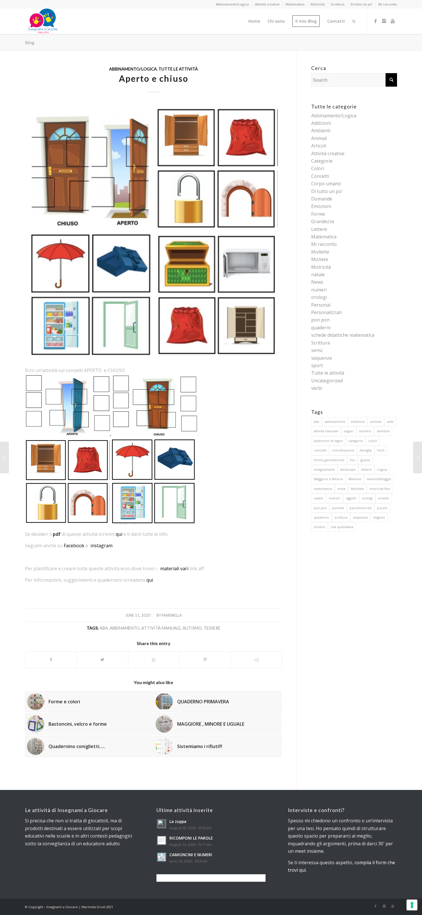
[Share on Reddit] (256, 660)
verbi (316, 388)
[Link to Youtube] (392, 21)
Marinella (172, 615)
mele (342, 488)
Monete (319, 259)
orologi (319, 297)
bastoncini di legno (328, 441)
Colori (317, 168)
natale (318, 274)
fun (352, 460)
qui (119, 534)
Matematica (295, 4)
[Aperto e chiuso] (153, 231)
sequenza (360, 517)
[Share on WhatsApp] (153, 660)
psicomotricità (360, 508)
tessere (212, 628)
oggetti (351, 498)
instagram (101, 545)
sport (317, 365)
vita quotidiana (342, 527)
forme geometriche (329, 460)
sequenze (321, 358)
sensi (316, 350)
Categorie (321, 161)
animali (376, 421)
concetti (320, 450)
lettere (366, 469)
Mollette (320, 252)
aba (104, 628)
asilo (390, 421)
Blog (29, 42)
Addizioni (321, 123)
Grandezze (322, 221)
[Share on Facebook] (51, 660)
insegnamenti (324, 469)
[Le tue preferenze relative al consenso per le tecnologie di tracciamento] (411, 905)
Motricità (318, 4)
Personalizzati (326, 312)
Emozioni (321, 206)
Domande (321, 199)
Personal (320, 305)
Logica (382, 469)
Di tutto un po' (327, 191)
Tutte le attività (178, 69)
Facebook (74, 545)
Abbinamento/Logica (232, 4)
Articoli (318, 146)
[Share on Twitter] (102, 660)
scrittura (340, 517)
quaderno (321, 517)
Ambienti (320, 130)
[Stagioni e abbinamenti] (4, 457)
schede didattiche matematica (342, 335)
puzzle (382, 508)
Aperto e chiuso (153, 78)
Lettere (319, 229)
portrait (338, 508)
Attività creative (267, 4)
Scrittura (337, 4)
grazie (365, 460)
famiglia (366, 450)
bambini (383, 431)
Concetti (320, 176)
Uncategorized (327, 380)
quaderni (320, 327)
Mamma (355, 479)
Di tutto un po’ (361, 4)
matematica (323, 488)
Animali (319, 138)
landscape (348, 469)
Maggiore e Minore (328, 479)
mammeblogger (379, 479)
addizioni (358, 421)
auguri (349, 431)
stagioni (379, 517)
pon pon (320, 320)
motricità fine (379, 488)
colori (372, 441)
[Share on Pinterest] (205, 660)
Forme (318, 214)
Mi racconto (387, 4)
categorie (355, 441)
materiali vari (174, 568)
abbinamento (125, 628)
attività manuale (161, 628)
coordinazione (343, 450)
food (380, 450)
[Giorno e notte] (417, 457)
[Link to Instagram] (384, 21)
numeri (319, 290)
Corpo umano (326, 183)
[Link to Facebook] (375, 21)
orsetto (383, 498)
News (317, 282)
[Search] (354, 21)
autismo (192, 628)
